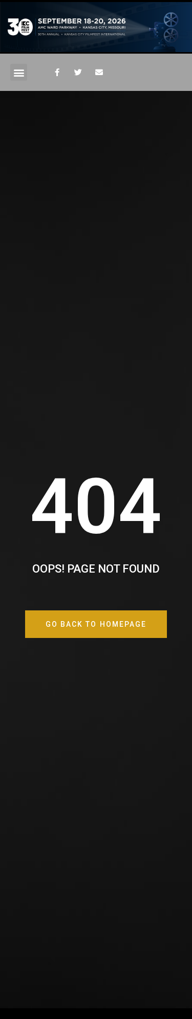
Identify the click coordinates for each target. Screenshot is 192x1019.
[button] (18, 72)
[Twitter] (78, 72)
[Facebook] (57, 72)
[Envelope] (98, 72)
